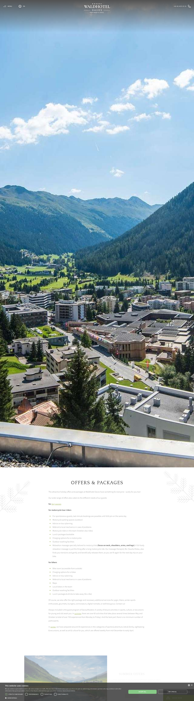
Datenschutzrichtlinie (69, 691)
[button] (64, 698)
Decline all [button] (173, 692)
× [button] (191, 685)
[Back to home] (97, 8)
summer (77, 613)
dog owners (56, 504)
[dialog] (97, 692)
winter (53, 626)
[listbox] (189, 685)
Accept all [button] (142, 692)
